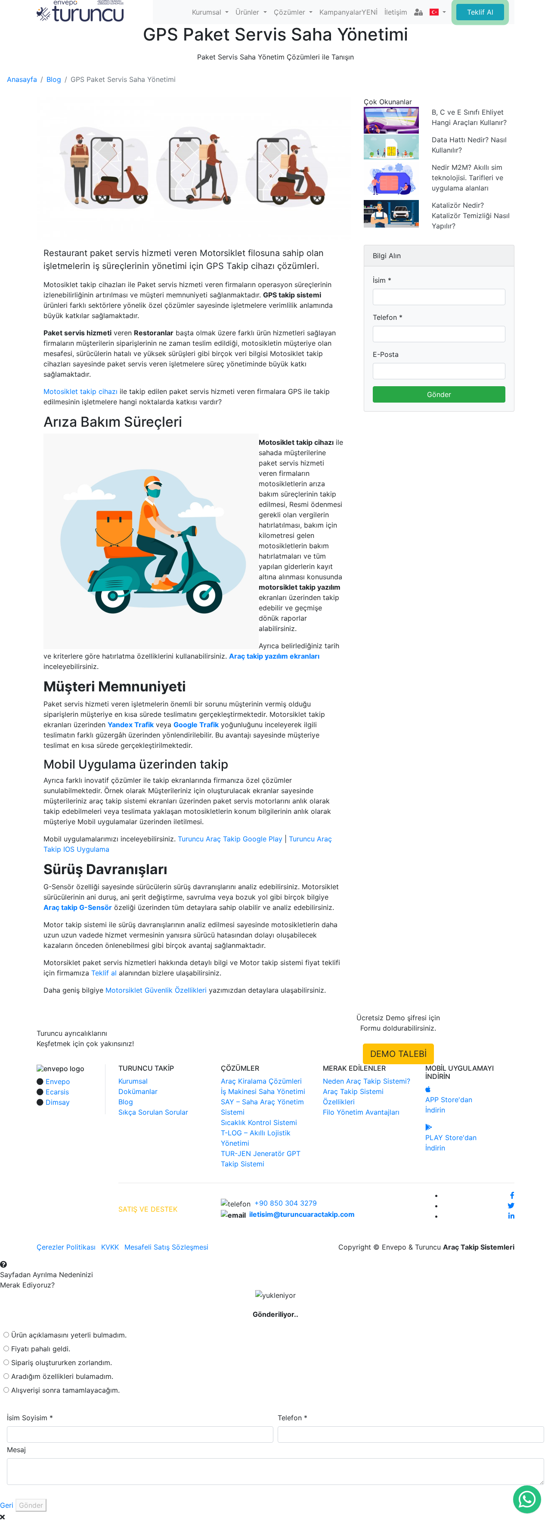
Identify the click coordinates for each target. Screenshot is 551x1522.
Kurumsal (133, 1081)
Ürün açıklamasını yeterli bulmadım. (69, 1335)
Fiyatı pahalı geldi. (40, 1348)
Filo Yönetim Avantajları (361, 1112)
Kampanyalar (348, 12)
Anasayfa (22, 79)
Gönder (439, 394)
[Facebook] (512, 1195)
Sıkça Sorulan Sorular (153, 1112)
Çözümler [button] (290, 12)
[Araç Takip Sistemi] (80, 10)
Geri (6, 1505)
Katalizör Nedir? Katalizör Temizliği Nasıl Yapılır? (471, 215)
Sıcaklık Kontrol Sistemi (259, 1122)
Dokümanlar (138, 1091)
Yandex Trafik (131, 724)
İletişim (395, 12)
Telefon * (387, 317)
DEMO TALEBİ (398, 1054)
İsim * (382, 280)
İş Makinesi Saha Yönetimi (263, 1091)
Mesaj (16, 1449)
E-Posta (386, 354)
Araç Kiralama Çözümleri (261, 1081)
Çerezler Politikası (66, 1247)
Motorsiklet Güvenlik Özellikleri (156, 990)
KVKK (110, 1247)
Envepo (58, 1081)
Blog (53, 79)
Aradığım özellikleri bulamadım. (62, 1376)
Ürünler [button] (248, 12)
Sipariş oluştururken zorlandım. (61, 1362)
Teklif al (104, 973)
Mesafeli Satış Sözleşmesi (166, 1247)
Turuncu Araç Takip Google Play (230, 838)
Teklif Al (480, 12)
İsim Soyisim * (30, 1417)
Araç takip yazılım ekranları (274, 656)
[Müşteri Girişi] (418, 12)
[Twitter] (511, 1205)
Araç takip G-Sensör (77, 907)
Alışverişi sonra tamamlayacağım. (65, 1390)
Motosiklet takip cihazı (80, 391)
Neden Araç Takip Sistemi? (366, 1081)
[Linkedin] (511, 1216)
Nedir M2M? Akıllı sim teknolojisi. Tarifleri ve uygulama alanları (467, 177)
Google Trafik (196, 724)
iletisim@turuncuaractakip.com (302, 1214)
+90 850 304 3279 (285, 1203)
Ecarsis (57, 1092)
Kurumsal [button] (207, 12)
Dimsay (58, 1102)
